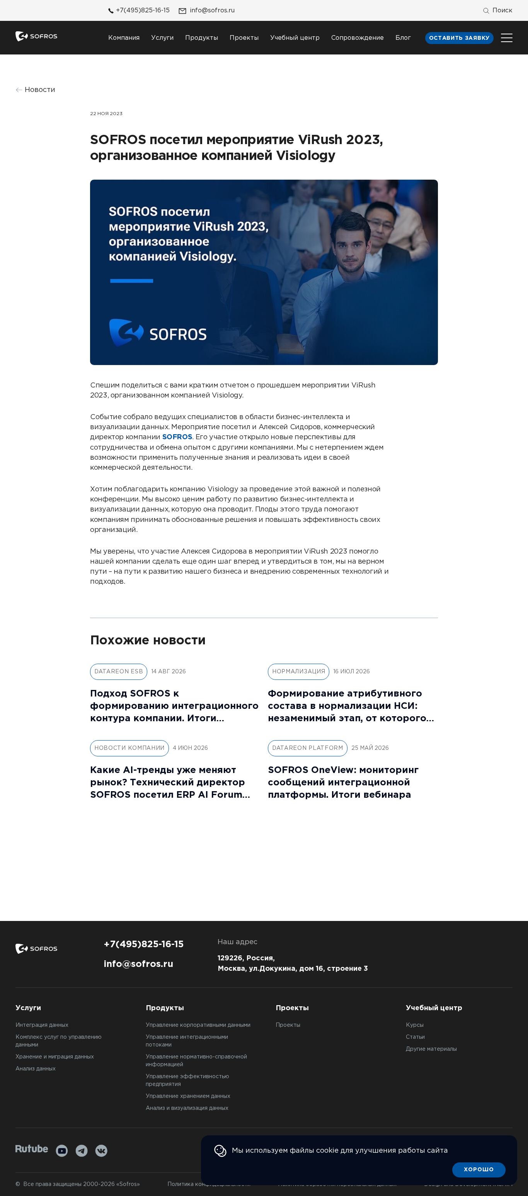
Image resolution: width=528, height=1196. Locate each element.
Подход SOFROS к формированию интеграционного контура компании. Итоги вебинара (174, 707)
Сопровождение (357, 38)
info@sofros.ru (212, 11)
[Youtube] (62, 1151)
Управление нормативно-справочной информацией (196, 1061)
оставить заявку (459, 38)
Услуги (162, 38)
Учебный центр (295, 38)
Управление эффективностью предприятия (187, 1080)
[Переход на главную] (36, 36)
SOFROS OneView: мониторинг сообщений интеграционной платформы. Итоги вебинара (343, 782)
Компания (124, 38)
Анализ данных (35, 1069)
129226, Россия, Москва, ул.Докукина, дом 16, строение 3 (293, 963)
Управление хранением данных (188, 1096)
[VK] (101, 1151)
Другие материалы (431, 1049)
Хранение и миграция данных (54, 1057)
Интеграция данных (41, 1025)
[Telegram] (81, 1151)
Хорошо (479, 1169)
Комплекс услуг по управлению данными (58, 1041)
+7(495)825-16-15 (143, 11)
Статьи (415, 1037)
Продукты (201, 38)
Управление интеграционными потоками (187, 1041)
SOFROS (177, 437)
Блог (403, 38)
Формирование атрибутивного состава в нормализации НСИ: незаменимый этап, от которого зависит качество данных (347, 707)
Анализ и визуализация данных (187, 1108)
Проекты (244, 38)
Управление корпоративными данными (198, 1025)
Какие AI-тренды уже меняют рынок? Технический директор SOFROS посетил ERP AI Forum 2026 (167, 783)
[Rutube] (31, 1149)
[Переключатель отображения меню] (507, 38)
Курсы (415, 1025)
